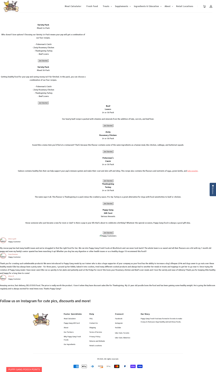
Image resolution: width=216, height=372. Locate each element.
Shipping (92, 328)
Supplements (121, 6)
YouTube (118, 328)
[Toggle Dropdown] (111, 6)
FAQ (90, 319)
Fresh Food (92, 6)
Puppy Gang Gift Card (72, 323)
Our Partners (69, 332)
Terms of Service (95, 332)
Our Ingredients (69, 344)
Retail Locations (184, 6)
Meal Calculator (73, 6)
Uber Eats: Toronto (122, 333)
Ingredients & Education (146, 6)
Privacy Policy (94, 337)
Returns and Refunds (97, 341)
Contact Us (93, 323)
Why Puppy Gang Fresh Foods (72, 338)
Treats (106, 6)
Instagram (119, 323)
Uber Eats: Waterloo (122, 338)
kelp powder (192, 171)
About (167, 6)
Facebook (118, 319)
